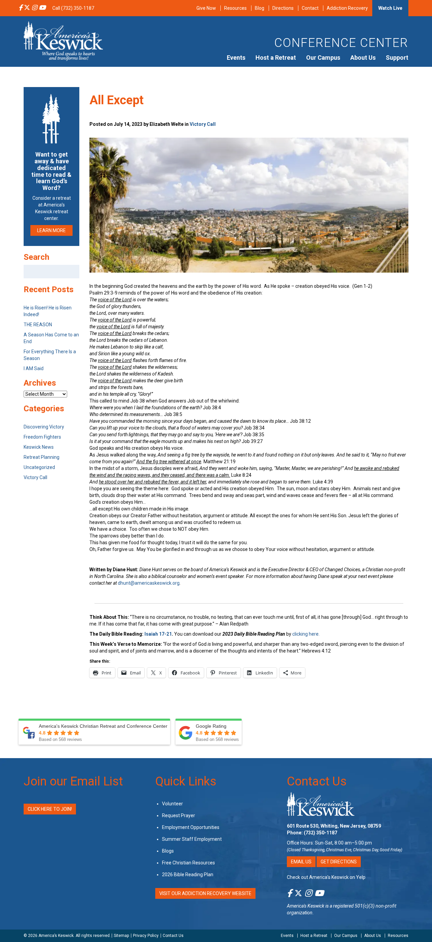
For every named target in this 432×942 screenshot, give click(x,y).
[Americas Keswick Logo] (63, 40)
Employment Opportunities (190, 827)
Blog (259, 8)
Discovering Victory (44, 427)
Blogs (168, 851)
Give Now (206, 8)
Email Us (301, 861)
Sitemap (121, 935)
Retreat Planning (41, 457)
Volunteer (172, 803)
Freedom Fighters (42, 437)
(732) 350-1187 (320, 832)
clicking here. (306, 634)
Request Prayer (178, 815)
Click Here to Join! (50, 809)
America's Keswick (305, 906)
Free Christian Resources (188, 862)
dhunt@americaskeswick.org (149, 583)
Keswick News (39, 447)
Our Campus (323, 57)
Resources (235, 8)
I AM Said (34, 368)
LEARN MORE (51, 230)
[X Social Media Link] (27, 8)
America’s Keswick (56, 935)
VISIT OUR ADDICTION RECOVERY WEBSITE (205, 893)
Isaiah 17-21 (158, 634)
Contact (310, 8)
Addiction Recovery (347, 8)
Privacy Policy (146, 935)
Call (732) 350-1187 (73, 8)
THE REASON (38, 324)
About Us (363, 57)
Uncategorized (39, 467)
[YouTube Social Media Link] (42, 8)
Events (236, 57)
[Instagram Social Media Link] (34, 8)
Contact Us (317, 781)
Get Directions (339, 861)
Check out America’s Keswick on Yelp (326, 877)
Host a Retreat (275, 57)
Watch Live (390, 8)
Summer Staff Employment (192, 839)
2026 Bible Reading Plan (187, 874)
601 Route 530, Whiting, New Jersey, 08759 (334, 826)
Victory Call (203, 124)
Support (397, 57)
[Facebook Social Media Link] (20, 8)
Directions (283, 8)
